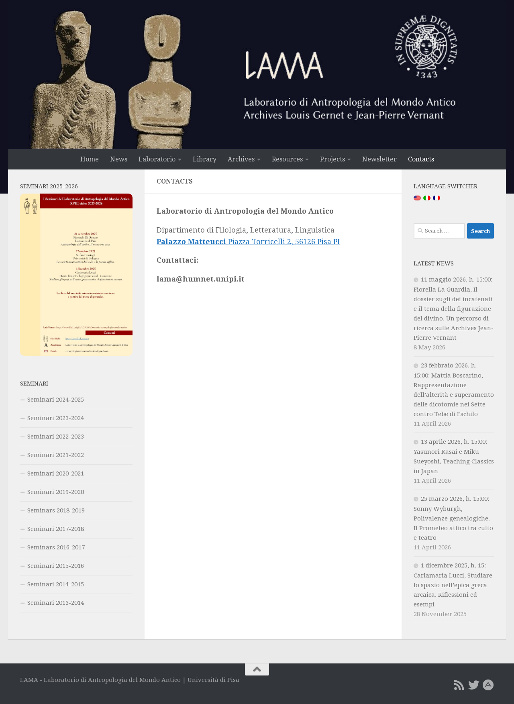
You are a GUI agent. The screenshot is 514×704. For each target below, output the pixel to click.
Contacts (421, 159)
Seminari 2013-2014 (55, 602)
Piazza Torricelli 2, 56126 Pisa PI (248, 241)
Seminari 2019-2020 (55, 492)
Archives (241, 159)
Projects (332, 159)
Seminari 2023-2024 (55, 418)
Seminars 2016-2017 (56, 547)
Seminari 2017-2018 (55, 529)
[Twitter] (473, 685)
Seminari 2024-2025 (55, 399)
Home (89, 159)
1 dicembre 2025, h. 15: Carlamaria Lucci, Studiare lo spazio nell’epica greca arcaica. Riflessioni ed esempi (453, 585)
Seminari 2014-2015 (55, 584)
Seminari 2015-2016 (55, 565)
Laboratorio (157, 159)
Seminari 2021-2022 (55, 455)
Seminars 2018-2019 (56, 510)
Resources (287, 159)
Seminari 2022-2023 (55, 436)
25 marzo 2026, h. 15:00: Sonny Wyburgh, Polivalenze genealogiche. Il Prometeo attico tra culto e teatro (453, 518)
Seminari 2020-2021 (55, 473)
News (118, 159)
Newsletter (379, 159)
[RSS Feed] (459, 685)
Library (204, 159)
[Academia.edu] (488, 685)
